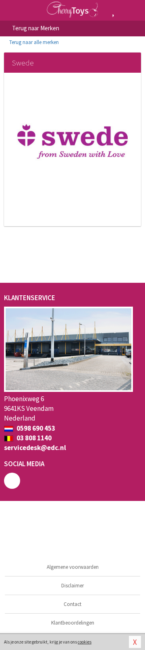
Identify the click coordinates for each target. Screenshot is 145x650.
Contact (72, 604)
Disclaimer (72, 585)
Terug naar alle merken (33, 42)
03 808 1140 (33, 437)
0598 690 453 (35, 428)
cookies (84, 642)
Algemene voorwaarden (73, 567)
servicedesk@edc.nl (35, 447)
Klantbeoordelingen (72, 622)
